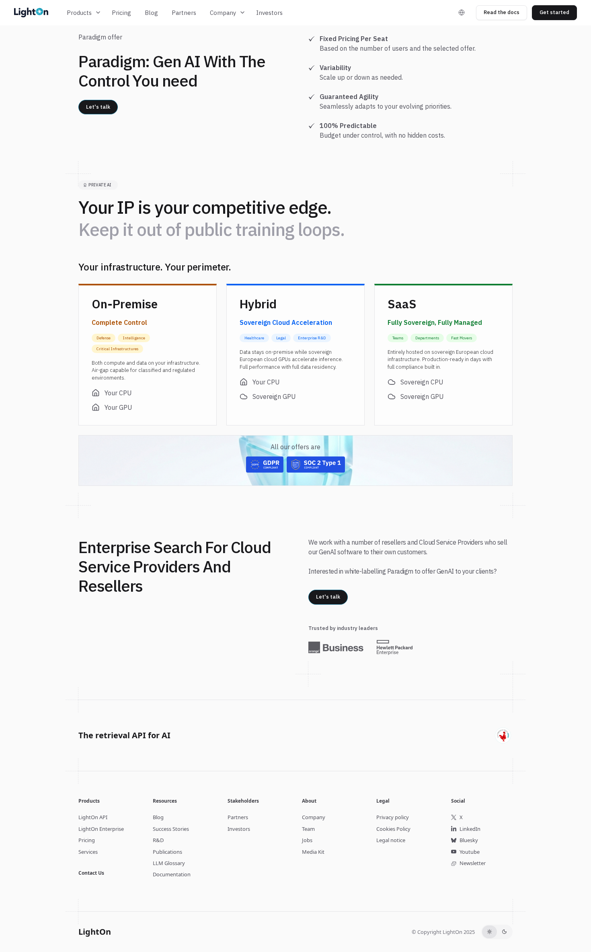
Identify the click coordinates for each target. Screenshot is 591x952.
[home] (36, 12)
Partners (184, 13)
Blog (151, 13)
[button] (84, 12)
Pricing (121, 13)
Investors (269, 13)
